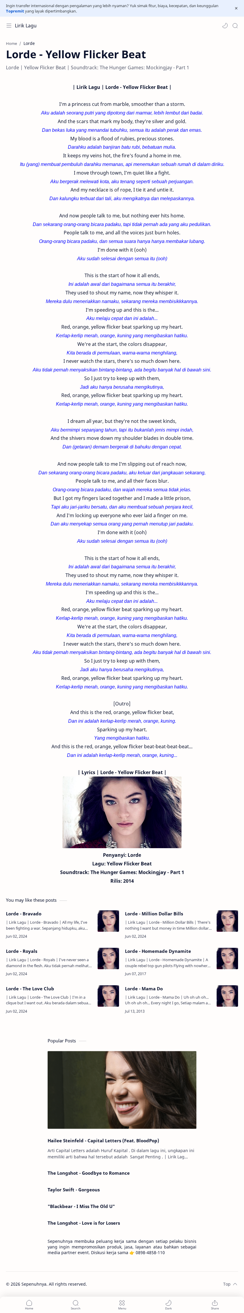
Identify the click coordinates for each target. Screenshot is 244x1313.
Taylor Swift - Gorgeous (74, 1190)
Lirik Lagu (26, 25)
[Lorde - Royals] (108, 958)
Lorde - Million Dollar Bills (154, 914)
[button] (224, 25)
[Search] (235, 25)
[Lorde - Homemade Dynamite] (227, 958)
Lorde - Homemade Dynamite (158, 951)
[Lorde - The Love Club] (108, 996)
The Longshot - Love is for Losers (84, 1223)
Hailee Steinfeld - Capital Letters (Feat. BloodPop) (103, 1140)
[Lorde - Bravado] (108, 921)
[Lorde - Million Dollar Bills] (227, 921)
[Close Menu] (236, 8)
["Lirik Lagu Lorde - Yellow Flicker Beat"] (122, 812)
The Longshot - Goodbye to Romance (89, 1173)
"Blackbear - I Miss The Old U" (81, 1206)
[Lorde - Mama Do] (227, 996)
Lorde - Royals (21, 951)
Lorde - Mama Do (144, 989)
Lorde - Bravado (23, 914)
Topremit (15, 11)
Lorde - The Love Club (30, 989)
